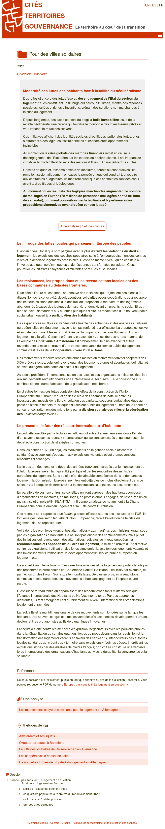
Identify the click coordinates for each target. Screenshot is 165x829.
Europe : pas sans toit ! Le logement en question (95, 684)
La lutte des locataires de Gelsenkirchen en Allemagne (58, 749)
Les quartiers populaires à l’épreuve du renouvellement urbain (61, 794)
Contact (54, 823)
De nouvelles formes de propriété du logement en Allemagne (62, 762)
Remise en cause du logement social (45, 789)
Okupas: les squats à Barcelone (41, 742)
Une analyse (70, 226)
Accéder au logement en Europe (42, 783)
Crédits (66, 823)
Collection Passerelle (32, 73)
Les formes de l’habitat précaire (42, 799)
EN (147, 5)
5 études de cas (92, 226)
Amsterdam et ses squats (37, 736)
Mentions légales (38, 823)
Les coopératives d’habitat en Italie (44, 755)
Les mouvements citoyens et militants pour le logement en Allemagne (68, 709)
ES (154, 5)
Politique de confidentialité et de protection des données (104, 823)
